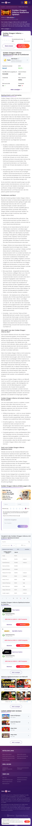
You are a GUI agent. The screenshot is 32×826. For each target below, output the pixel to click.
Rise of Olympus (6, 586)
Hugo (3, 555)
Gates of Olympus (6, 582)
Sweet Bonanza (5, 562)
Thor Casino (15, 610)
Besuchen (23, 624)
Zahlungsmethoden (21, 758)
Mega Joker (14, 728)
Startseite (3, 6)
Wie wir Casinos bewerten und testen (23, 768)
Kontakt (19, 781)
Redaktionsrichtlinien (22, 779)
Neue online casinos (21, 754)
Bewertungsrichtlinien (7, 781)
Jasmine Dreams (6, 569)
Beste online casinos (6, 754)
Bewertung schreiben (22, 526)
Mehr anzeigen (5, 28)
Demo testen (9, 46)
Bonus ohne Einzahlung (22, 756)
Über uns (4, 777)
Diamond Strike (5, 565)
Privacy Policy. (5, 823)
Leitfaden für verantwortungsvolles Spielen (7, 769)
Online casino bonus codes (8, 756)
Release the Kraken (6, 572)
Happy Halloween (6, 589)
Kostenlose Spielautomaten (11, 6)
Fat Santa (4, 559)
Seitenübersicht (5, 783)
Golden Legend (5, 593)
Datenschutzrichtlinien (22, 777)
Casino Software (6, 760)
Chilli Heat (4, 576)
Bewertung (9, 624)
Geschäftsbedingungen (7, 779)
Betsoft (4, 68)
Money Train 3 (5, 579)
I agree (27, 821)
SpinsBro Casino (17, 631)
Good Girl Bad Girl (15, 722)
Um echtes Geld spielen (22, 46)
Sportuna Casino (17, 652)
